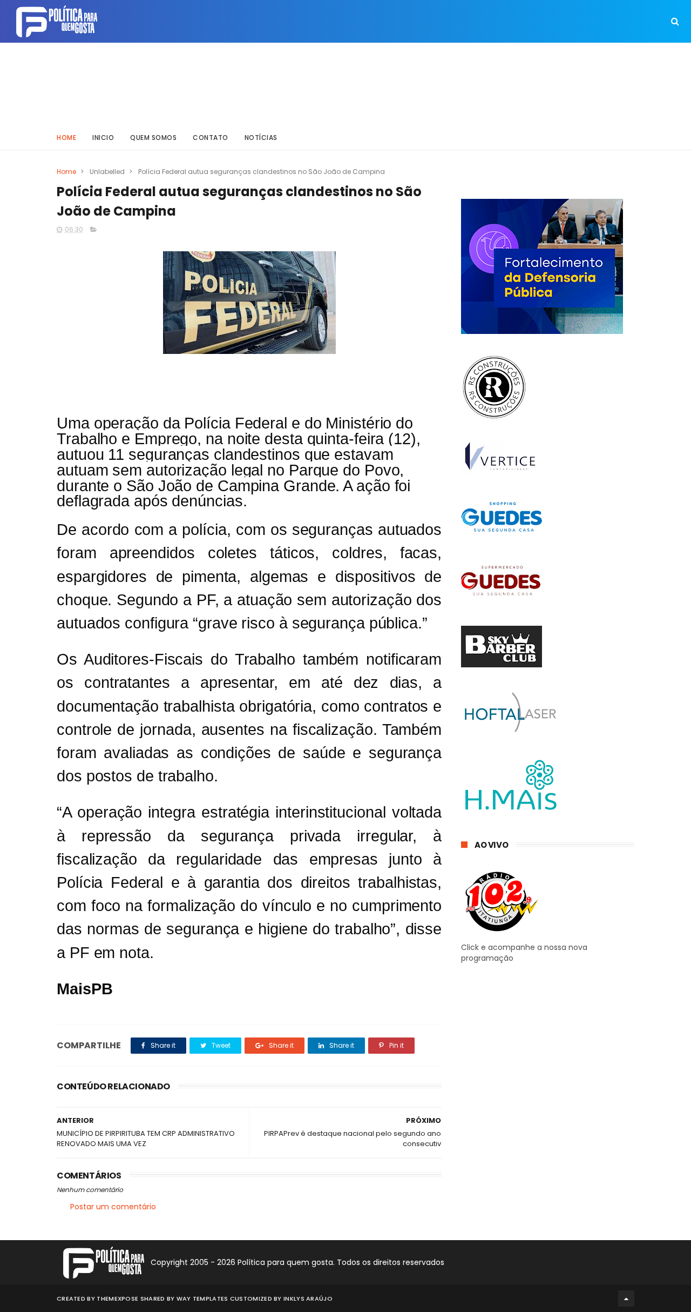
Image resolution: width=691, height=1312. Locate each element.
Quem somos (153, 137)
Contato (210, 137)
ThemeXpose (117, 1298)
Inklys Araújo (308, 1298)
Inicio (103, 137)
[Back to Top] (626, 1298)
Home (66, 137)
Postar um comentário (113, 1206)
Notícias (261, 137)
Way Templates (202, 1298)
